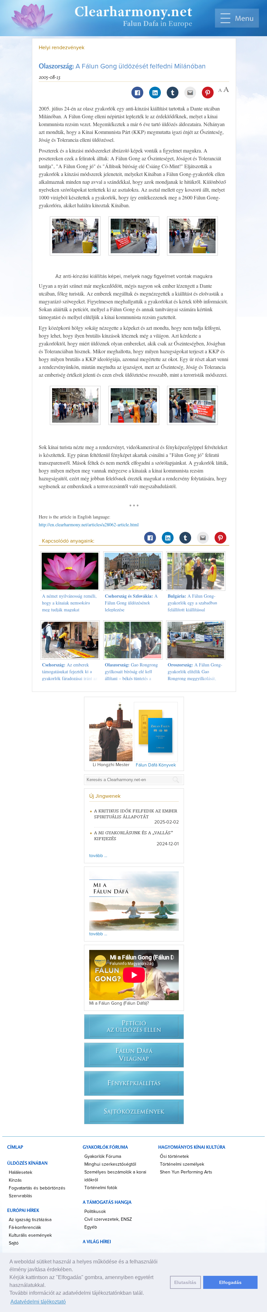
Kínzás (15, 1180)
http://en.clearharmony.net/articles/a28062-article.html (89, 524)
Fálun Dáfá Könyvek (156, 765)
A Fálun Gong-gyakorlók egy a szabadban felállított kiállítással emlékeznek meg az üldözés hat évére (193, 609)
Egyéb (90, 1227)
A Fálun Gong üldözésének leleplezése (131, 603)
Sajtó (14, 1243)
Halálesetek (20, 1172)
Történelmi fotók (100, 1188)
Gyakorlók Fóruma (102, 1156)
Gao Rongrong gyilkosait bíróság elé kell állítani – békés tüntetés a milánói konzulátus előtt (131, 675)
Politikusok (95, 1211)
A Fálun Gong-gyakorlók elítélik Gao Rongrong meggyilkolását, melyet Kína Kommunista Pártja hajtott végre (195, 678)
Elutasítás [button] (185, 1282)
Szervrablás (20, 1196)
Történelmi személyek (182, 1164)
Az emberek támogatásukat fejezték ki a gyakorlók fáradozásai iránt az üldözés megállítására (69, 675)
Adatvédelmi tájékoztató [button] (38, 1302)
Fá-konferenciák (25, 1227)
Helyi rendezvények (61, 47)
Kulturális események (30, 1235)
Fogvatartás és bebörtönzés (37, 1188)
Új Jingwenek (104, 796)
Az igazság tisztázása (30, 1219)
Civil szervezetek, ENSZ (108, 1219)
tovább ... (98, 855)
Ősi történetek (174, 1156)
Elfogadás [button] (230, 1282)
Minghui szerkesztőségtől (110, 1164)
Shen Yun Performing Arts (186, 1172)
